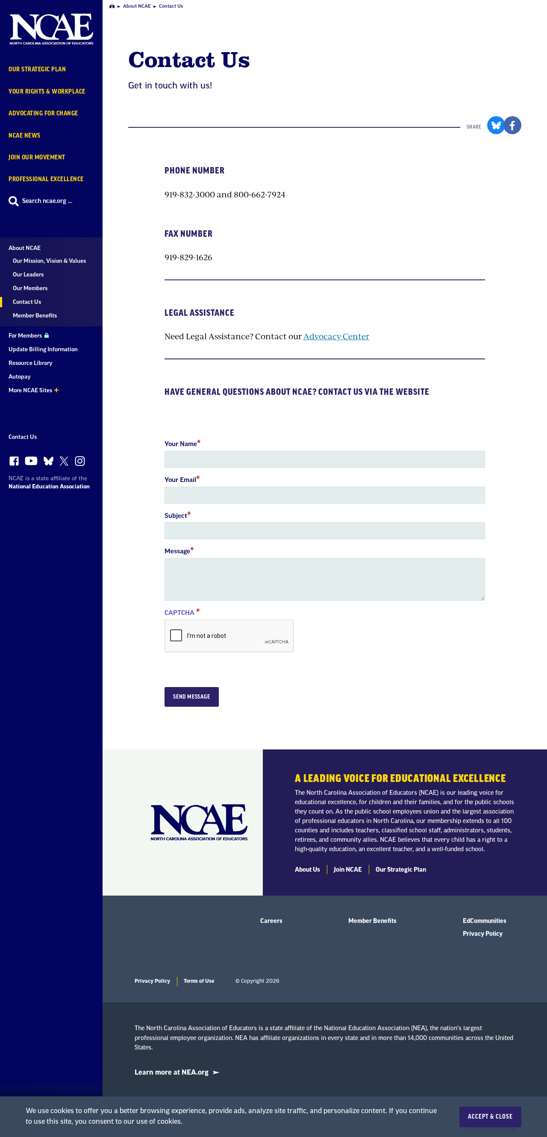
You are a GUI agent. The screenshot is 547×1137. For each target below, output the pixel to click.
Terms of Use (199, 981)
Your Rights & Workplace (47, 91)
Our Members (30, 288)
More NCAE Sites (30, 390)
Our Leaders (28, 274)
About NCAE (25, 248)
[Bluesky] (48, 463)
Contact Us (23, 437)
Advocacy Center (336, 336)
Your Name (181, 444)
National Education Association (49, 486)
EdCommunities (484, 921)
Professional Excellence (46, 179)
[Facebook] (14, 463)
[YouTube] (31, 463)
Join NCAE (348, 870)
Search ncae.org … (47, 201)
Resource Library (31, 363)
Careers (271, 921)
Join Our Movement (37, 157)
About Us (307, 870)
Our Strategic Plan (37, 69)
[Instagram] (80, 463)
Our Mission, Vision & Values (49, 261)
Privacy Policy (483, 934)
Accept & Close (490, 1117)
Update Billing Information (43, 349)
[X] (64, 463)
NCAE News (25, 135)
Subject (176, 516)
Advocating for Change (43, 113)
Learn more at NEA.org (172, 1072)
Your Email (180, 480)
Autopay (20, 376)
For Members (26, 335)
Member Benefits (35, 315)
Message (177, 551)
